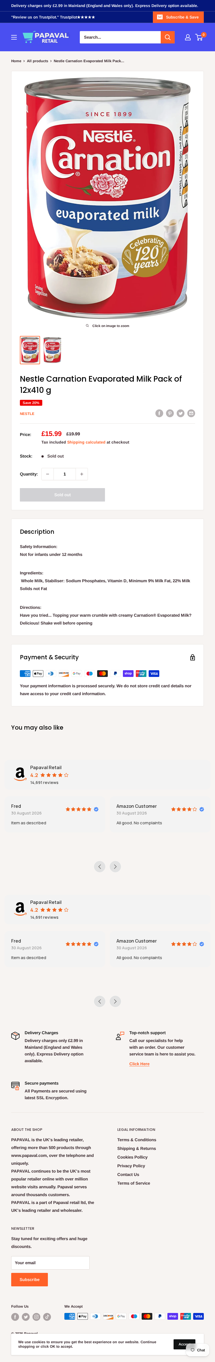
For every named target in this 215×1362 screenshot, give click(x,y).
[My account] (188, 37)
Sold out (62, 494)
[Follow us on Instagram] (36, 1317)
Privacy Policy (131, 1165)
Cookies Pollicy (132, 1157)
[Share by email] (191, 413)
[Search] (168, 37)
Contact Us (128, 1174)
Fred (16, 806)
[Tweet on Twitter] (180, 413)
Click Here (139, 1063)
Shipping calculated (86, 442)
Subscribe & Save (182, 17)
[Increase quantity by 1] (82, 474)
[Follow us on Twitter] (26, 1317)
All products (37, 61)
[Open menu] (14, 37)
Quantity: (29, 474)
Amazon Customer (136, 806)
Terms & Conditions (136, 1139)
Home (16, 61)
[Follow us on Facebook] (15, 1317)
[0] (199, 37)
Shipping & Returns (136, 1148)
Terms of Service (133, 1183)
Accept (184, 1344)
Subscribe (29, 1279)
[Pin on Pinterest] (170, 413)
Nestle (27, 414)
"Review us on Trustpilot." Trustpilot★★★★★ (53, 17)
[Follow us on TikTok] (47, 1317)
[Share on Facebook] (159, 413)
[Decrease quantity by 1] (47, 474)
